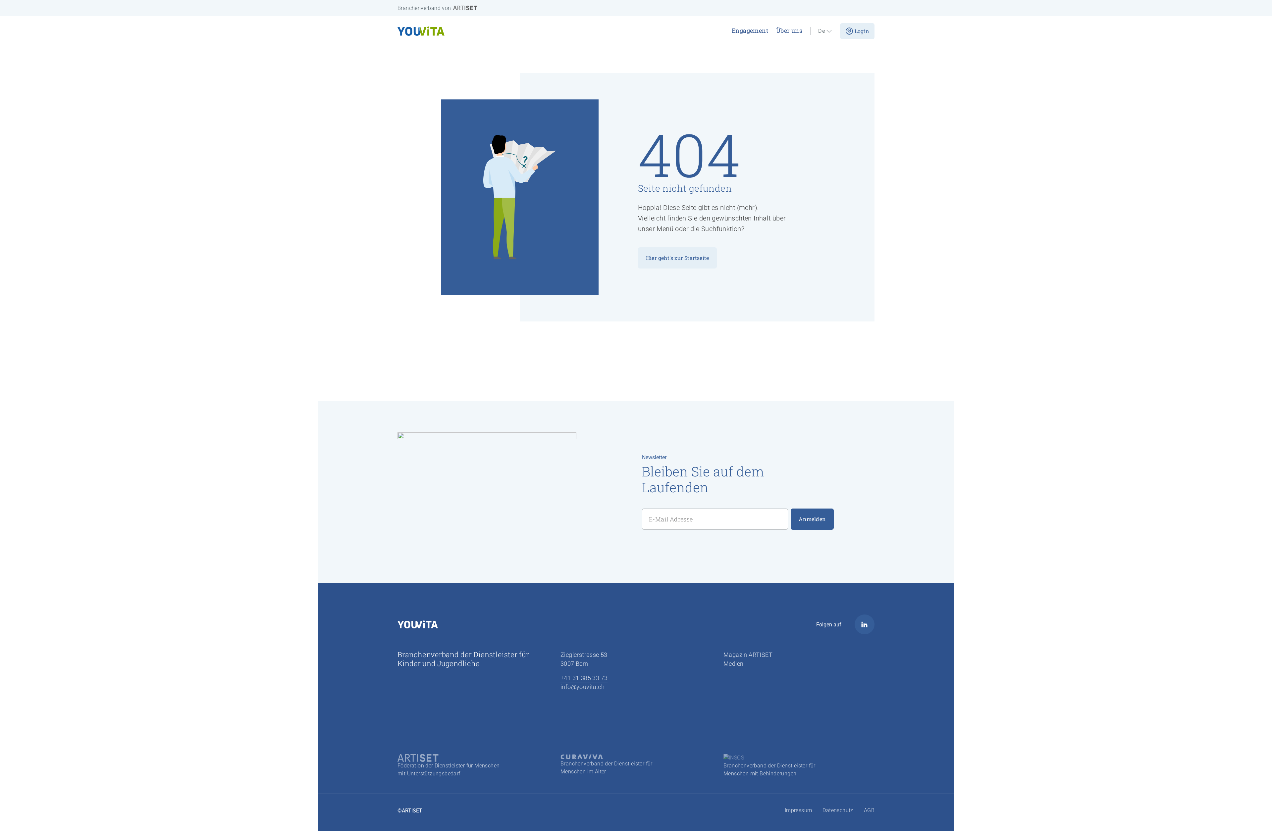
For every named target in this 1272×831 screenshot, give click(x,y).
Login (862, 30)
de (821, 31)
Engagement (750, 30)
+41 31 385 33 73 (584, 677)
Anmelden (812, 518)
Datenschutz (837, 810)
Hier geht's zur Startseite (677, 257)
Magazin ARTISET (747, 654)
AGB (869, 810)
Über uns (789, 30)
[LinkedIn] (864, 624)
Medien (733, 663)
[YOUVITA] (487, 31)
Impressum (798, 810)
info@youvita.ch (582, 686)
